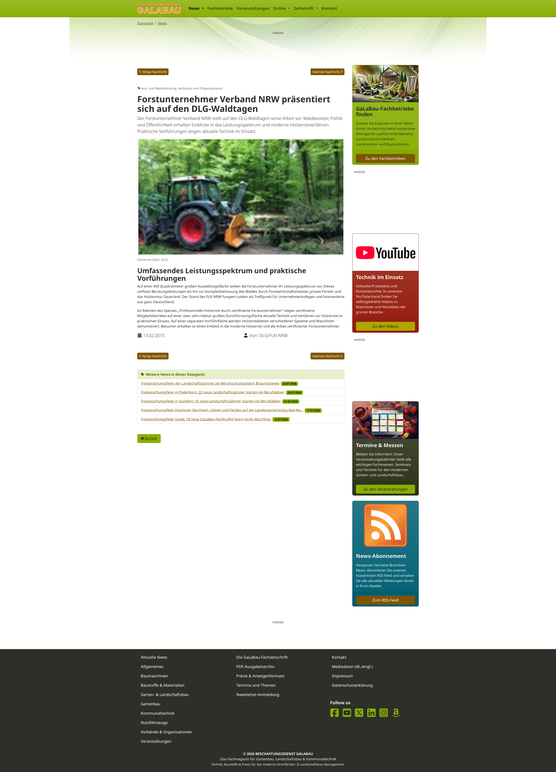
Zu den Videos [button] (385, 326)
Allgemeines (152, 666)
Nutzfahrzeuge (154, 722)
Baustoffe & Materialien (162, 685)
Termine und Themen (256, 685)
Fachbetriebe (220, 8)
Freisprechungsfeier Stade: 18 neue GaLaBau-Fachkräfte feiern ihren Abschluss (206, 419)
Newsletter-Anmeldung (257, 694)
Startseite (145, 23)
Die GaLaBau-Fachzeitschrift (262, 657)
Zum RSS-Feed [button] (385, 600)
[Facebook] (334, 713)
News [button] (195, 8)
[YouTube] (347, 713)
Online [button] (280, 8)
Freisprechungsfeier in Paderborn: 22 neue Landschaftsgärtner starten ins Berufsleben (212, 392)
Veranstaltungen (253, 8)
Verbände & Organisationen (166, 731)
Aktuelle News (154, 657)
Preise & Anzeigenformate (260, 675)
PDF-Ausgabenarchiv (255, 666)
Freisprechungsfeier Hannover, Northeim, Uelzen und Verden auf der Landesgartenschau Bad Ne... (222, 410)
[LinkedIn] (371, 713)
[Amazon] (396, 713)
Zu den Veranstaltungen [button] (385, 489)
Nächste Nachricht (326, 72)
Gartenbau (150, 703)
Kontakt (329, 8)
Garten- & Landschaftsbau (165, 694)
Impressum (342, 675)
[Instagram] (383, 713)
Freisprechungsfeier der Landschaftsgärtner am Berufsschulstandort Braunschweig (210, 383)
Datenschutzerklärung (352, 685)
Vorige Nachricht (154, 72)
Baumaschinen (154, 675)
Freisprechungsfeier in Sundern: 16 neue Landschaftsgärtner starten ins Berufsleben (211, 401)
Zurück (150, 438)
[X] (359, 713)
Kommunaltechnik (158, 713)
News (162, 23)
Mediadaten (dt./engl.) (352, 666)
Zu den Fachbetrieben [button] (385, 158)
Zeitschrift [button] (304, 8)
